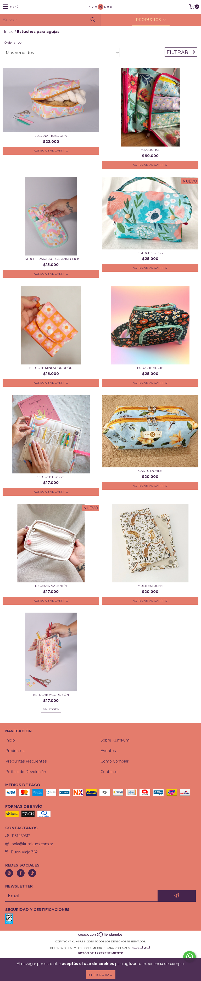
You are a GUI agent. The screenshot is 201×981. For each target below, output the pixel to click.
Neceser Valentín (51, 586)
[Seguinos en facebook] (21, 873)
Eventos (108, 750)
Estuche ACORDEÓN (51, 695)
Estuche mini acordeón (50, 368)
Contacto (109, 771)
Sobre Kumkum (115, 740)
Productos (14, 750)
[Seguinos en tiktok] (32, 873)
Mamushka (150, 150)
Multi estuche (150, 586)
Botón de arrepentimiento (100, 953)
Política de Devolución (25, 771)
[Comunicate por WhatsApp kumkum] (189, 957)
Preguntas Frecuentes (26, 761)
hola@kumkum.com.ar (32, 844)
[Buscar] (92, 20)
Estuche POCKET (51, 477)
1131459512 (21, 835)
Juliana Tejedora (51, 136)
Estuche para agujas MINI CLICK (51, 259)
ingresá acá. (141, 948)
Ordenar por (13, 42)
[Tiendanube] (101, 936)
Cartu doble (150, 471)
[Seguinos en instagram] (9, 873)
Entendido (100, 975)
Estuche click (150, 253)
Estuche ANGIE (150, 368)
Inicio (9, 31)
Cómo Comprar (114, 761)
